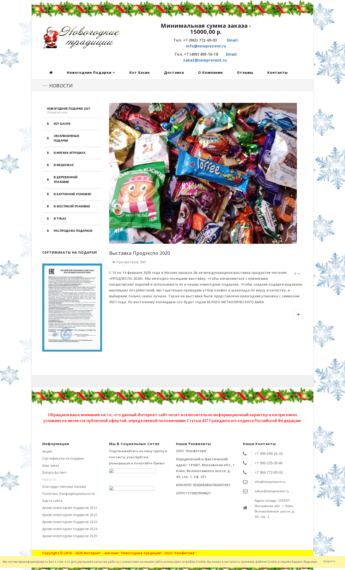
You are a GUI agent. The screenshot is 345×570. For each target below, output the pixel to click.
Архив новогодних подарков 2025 (69, 536)
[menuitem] (72, 110)
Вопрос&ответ (54, 472)
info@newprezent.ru (270, 482)
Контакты (277, 72)
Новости (49, 479)
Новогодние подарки (89, 72)
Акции (47, 451)
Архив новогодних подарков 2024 (69, 529)
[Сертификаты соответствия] (72, 308)
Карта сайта (52, 500)
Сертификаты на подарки (63, 458)
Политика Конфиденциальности (68, 493)
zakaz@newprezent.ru (272, 491)
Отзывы (245, 72)
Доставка (174, 72)
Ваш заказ (50, 465)
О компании (210, 72)
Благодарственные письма (64, 486)
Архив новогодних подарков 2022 (69, 514)
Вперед (298, 314)
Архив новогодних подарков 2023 (69, 522)
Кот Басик (139, 72)
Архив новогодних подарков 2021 (69, 507)
